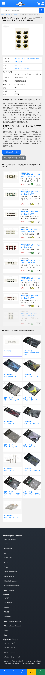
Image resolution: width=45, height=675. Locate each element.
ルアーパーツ (15, 14)
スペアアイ (18, 68)
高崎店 (7, 607)
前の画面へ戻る (12, 152)
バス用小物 (8, 14)
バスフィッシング (9, 643)
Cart (40, 673)
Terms (6, 562)
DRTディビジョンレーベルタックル (27, 58)
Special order (8, 558)
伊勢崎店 (8, 617)
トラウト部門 (8, 603)
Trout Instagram (10, 590)
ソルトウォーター (9, 652)
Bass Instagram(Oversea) (13, 626)
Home (4, 673)
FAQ (5, 553)
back (13, 673)
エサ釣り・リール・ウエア (12, 657)
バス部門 (6, 598)
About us (6, 544)
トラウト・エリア (9, 648)
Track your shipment (10, 539)
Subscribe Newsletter (10, 581)
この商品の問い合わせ (15, 158)
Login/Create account (10, 572)
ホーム (2, 14)
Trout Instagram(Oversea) (13, 621)
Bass (6, 630)
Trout (6, 635)
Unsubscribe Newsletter (11, 586)
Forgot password (9, 576)
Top (22, 673)
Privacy (6, 567)
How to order (8, 548)
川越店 (7, 612)
